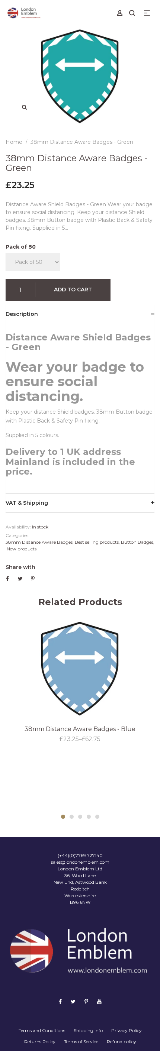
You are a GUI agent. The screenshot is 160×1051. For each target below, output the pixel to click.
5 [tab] (97, 817)
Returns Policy (39, 1041)
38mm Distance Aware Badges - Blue (80, 729)
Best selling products (97, 542)
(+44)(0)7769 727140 (80, 855)
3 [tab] (80, 817)
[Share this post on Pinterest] (33, 578)
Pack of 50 (21, 246)
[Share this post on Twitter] (20, 578)
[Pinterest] (86, 1001)
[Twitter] (73, 1001)
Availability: (18, 527)
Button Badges (137, 542)
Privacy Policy (126, 1030)
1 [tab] (63, 817)
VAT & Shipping (27, 502)
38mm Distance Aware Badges (39, 542)
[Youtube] (99, 1001)
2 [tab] (72, 817)
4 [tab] (89, 817)
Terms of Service (81, 1041)
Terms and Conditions (42, 1030)
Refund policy (121, 1041)
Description (22, 314)
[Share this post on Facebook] (7, 578)
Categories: (17, 535)
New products (21, 549)
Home (14, 142)
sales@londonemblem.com (80, 862)
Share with (20, 567)
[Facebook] (60, 1001)
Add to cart (73, 289)
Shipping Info (88, 1030)
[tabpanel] (80, 681)
